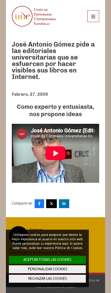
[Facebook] (39, 203)
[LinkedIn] (64, 203)
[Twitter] (51, 203)
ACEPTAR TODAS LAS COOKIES (47, 260)
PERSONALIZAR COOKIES (47, 269)
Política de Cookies (69, 248)
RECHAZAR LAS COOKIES (47, 278)
